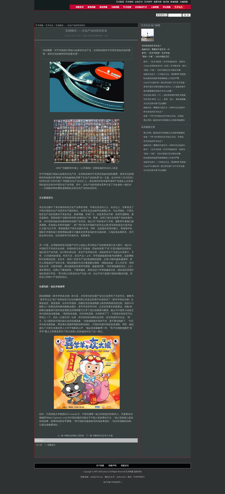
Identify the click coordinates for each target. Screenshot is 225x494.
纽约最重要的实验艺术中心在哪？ (158, 91)
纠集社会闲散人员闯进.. (74, 435)
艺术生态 (179, 7)
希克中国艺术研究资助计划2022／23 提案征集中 (164, 87)
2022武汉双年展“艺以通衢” (155, 103)
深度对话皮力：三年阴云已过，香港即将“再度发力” (166, 74)
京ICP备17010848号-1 (112, 482)
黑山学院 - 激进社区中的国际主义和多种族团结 (164, 120)
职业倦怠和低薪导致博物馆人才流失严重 (161, 78)
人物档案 (155, 7)
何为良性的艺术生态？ (152, 46)
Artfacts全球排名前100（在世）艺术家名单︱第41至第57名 (168, 66)
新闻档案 (92, 7)
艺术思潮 (127, 7)
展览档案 (103, 7)
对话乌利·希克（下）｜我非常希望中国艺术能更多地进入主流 (170, 95)
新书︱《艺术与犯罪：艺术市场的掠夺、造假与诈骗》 (165, 53)
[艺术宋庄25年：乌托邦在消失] (147, 40)
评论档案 (167, 7)
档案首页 (80, 7)
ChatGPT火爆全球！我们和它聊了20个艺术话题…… (165, 82)
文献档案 (115, 7)
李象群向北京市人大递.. (103, 435)
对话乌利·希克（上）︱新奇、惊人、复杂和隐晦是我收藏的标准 (171, 99)
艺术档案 (39, 25)
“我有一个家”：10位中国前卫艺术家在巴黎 (160, 56)
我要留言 (51, 445)
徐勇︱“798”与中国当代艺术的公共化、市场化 (163, 116)
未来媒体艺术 (141, 7)
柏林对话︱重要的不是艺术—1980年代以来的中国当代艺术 (167, 49)
